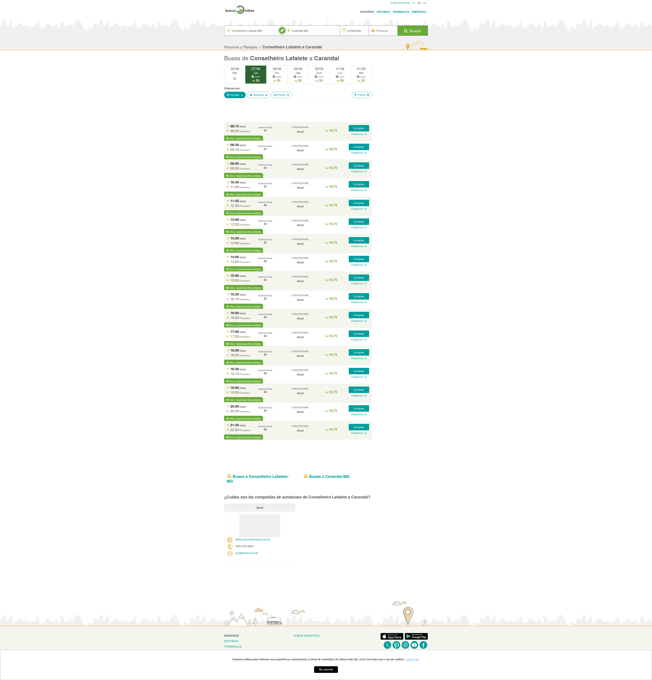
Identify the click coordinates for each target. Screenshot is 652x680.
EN (424, 2)
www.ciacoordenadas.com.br (252, 539)
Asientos (259, 95)
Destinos (383, 12)
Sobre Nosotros (400, 2)
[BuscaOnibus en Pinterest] (396, 644)
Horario (235, 95)
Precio (281, 95)
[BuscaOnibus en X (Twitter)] (387, 644)
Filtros (361, 95)
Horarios (367, 12)
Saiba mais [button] (412, 659)
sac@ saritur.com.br (246, 553)
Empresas (419, 12)
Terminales (401, 12)
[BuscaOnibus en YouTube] (414, 644)
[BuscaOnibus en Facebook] (423, 644)
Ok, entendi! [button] (326, 669)
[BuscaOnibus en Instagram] (405, 644)
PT (414, 2)
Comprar (359, 128)
